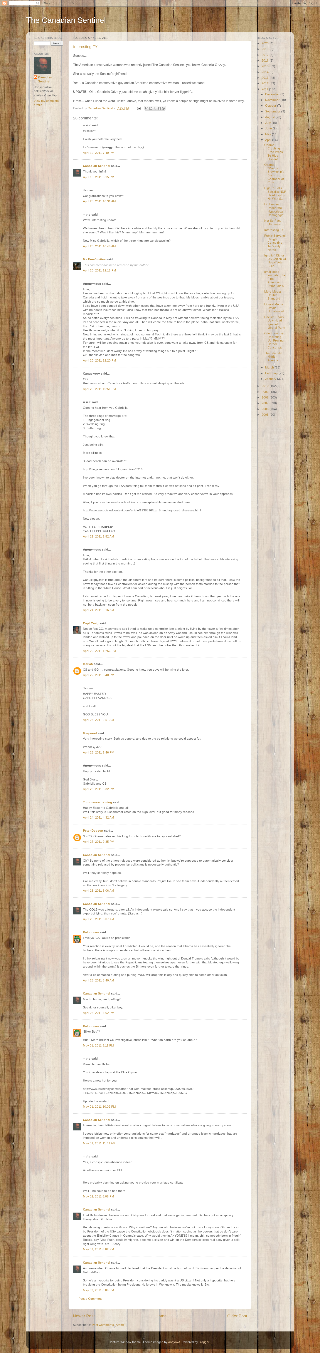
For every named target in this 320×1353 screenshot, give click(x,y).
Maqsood (90, 733)
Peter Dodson (93, 830)
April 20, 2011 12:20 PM (99, 360)
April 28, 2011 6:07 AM (98, 919)
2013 (265, 77)
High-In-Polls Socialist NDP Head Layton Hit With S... (275, 193)
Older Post (237, 1316)
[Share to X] (155, 108)
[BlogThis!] (151, 108)
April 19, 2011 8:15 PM (98, 177)
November (272, 100)
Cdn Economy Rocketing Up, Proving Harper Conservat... (274, 340)
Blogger (204, 1342)
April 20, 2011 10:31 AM (99, 201)
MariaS (88, 664)
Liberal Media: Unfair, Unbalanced (274, 308)
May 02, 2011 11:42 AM (99, 1143)
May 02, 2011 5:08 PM (98, 1196)
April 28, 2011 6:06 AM (98, 890)
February (272, 373)
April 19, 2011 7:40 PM (98, 152)
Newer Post (84, 1316)
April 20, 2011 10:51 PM (99, 389)
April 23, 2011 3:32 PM (98, 789)
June (269, 128)
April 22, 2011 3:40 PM (98, 675)
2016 (265, 60)
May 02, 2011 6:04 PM (98, 1290)
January (271, 378)
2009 (265, 392)
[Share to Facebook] (159, 108)
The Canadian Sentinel (66, 20)
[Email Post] (139, 108)
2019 (265, 49)
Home (161, 1316)
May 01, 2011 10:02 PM (99, 1106)
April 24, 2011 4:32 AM (98, 817)
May (268, 134)
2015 (265, 66)
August (270, 117)
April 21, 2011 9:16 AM (98, 610)
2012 (265, 83)
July (268, 122)
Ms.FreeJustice (94, 259)
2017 (265, 55)
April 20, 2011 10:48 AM (99, 246)
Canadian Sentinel (96, 165)
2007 (265, 403)
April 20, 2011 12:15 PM (99, 270)
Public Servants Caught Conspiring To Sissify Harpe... (275, 242)
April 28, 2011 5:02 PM (98, 1013)
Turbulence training (97, 802)
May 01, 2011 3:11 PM (98, 1045)
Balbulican (91, 932)
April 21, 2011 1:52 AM (98, 536)
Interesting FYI (86, 47)
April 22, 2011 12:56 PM (99, 651)
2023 (265, 43)
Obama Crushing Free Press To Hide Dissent (273, 152)
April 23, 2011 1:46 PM (98, 752)
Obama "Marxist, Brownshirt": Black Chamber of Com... (274, 173)
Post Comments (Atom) (108, 1324)
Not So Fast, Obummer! (273, 222)
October (271, 105)
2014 (265, 72)
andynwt (174, 1342)
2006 (265, 409)
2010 (265, 386)
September (273, 111)
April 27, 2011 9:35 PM (98, 841)
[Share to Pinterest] (163, 108)
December (272, 94)
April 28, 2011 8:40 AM (98, 980)
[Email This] (147, 108)
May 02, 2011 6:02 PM (98, 1249)
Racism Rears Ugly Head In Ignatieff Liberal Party (274, 322)
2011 (265, 89)
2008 (265, 397)
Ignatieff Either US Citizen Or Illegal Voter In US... (275, 261)
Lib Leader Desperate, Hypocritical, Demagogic (274, 210)
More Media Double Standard (272, 295)
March (270, 367)
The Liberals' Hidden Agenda (273, 357)
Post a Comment (90, 1298)
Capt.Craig (91, 623)
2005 (265, 414)
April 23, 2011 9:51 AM (98, 720)
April (268, 140)
